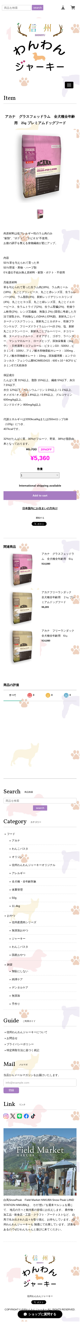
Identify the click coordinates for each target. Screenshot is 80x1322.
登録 (11, 1090)
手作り (16, 1003)
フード (11, 833)
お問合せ (12, 1038)
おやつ (11, 915)
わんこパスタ (20, 848)
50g (14, 897)
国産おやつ (18, 954)
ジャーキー (18, 938)
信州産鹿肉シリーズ (24, 922)
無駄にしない (20, 971)
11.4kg (16, 905)
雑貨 (9, 964)
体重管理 (17, 889)
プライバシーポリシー (20, 1044)
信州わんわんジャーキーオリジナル (33, 865)
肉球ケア (17, 979)
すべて (12, 695)
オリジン (17, 856)
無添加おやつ (20, 930)
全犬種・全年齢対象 (24, 881)
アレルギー (18, 873)
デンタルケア (20, 987)
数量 (40, 468)
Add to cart (40, 495)
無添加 (16, 995)
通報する (40, 518)
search (37, 7)
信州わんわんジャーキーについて (27, 1032)
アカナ (16, 840)
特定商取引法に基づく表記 (23, 1050)
